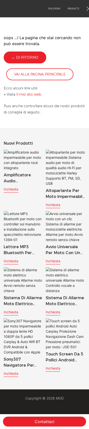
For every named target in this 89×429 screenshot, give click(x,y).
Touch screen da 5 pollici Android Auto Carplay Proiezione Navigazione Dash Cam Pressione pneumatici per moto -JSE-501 (64, 357)
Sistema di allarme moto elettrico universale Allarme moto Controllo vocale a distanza (65, 301)
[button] (87, 8)
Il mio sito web (28, 94)
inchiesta (11, 189)
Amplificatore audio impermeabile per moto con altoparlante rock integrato (22, 178)
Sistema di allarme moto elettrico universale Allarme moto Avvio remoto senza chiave (23, 301)
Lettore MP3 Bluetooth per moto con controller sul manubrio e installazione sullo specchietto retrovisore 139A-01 (22, 250)
